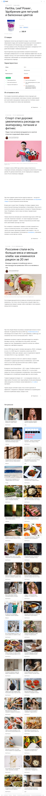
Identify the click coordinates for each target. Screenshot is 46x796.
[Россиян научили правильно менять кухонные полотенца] (33, 784)
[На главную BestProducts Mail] (6, 1)
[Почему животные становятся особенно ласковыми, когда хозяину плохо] (33, 552)
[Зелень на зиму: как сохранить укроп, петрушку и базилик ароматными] (13, 494)
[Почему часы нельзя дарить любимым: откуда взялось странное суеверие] (33, 707)
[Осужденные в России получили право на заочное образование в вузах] (13, 456)
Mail (2, 795)
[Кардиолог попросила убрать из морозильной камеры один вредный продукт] (13, 436)
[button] (23, 151)
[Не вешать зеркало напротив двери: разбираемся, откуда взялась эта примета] (13, 668)
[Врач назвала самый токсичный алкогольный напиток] (13, 514)
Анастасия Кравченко (14, 137)
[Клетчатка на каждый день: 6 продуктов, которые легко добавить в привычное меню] (33, 745)
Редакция (14, 795)
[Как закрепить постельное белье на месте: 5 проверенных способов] (33, 456)
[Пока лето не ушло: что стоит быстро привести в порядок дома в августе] (13, 745)
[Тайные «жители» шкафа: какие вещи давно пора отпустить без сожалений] (13, 687)
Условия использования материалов (23, 795)
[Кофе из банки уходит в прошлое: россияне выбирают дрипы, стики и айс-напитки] (13, 571)
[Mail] (4, 1)
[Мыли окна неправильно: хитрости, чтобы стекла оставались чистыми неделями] (13, 417)
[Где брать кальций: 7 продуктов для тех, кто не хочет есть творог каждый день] (33, 494)
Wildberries (26, 27)
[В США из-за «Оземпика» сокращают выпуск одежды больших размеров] (13, 610)
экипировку (31, 232)
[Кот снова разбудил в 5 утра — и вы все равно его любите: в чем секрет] (13, 629)
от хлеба (34, 382)
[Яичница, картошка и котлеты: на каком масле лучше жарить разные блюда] (33, 610)
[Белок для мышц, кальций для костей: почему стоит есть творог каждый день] (33, 571)
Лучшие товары (16, 5)
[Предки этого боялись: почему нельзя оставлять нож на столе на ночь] (13, 533)
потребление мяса (33, 331)
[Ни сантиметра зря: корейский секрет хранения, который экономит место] (13, 764)
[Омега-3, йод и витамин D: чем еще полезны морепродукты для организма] (13, 726)
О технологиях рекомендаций (36, 795)
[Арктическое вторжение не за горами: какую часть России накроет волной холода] (13, 475)
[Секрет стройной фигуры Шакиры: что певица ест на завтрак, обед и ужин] (33, 591)
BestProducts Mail (20, 115)
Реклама (10, 795)
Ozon (21, 27)
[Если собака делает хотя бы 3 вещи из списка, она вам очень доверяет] (33, 668)
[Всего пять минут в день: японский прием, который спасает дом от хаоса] (13, 591)
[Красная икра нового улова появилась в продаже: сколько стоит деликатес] (33, 687)
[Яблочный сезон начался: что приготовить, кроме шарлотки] (33, 726)
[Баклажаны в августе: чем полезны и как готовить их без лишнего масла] (33, 475)
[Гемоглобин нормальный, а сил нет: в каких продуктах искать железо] (33, 514)
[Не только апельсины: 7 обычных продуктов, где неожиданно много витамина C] (33, 533)
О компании (6, 795)
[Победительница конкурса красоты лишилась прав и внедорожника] (33, 417)
